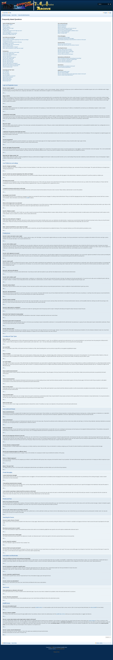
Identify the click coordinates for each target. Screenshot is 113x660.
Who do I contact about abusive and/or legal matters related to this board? (72, 73)
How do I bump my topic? (7, 66)
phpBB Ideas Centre (60, 614)
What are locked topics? (7, 79)
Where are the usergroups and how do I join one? (67, 28)
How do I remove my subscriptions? (64, 61)
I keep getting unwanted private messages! (66, 38)
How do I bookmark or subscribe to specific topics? (67, 59)
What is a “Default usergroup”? (63, 31)
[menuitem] (9, 13)
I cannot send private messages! (64, 37)
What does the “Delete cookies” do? (9, 34)
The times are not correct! (7, 40)
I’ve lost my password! (7, 31)
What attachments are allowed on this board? (66, 66)
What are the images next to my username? (11, 44)
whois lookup (92, 620)
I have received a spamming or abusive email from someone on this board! (72, 39)
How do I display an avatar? (8, 45)
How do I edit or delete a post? (8, 53)
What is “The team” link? (62, 33)
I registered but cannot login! (8, 28)
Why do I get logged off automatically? (10, 33)
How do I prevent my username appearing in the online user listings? (16, 39)
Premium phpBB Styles (60, 648)
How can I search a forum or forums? (65, 49)
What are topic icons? (7, 80)
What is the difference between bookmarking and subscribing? (69, 58)
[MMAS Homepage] (27, 6)
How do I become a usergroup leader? (65, 29)
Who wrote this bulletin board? (63, 71)
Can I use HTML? (6, 72)
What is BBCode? (6, 71)
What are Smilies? (6, 73)
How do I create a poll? (7, 56)
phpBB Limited (39, 607)
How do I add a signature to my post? (10, 54)
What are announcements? (8, 77)
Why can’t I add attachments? (8, 60)
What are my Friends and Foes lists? (64, 43)
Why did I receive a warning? (8, 62)
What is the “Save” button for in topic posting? (11, 64)
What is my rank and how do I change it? (10, 47)
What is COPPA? (6, 25)
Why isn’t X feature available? (63, 72)
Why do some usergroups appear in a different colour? (68, 30)
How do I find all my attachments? (64, 67)
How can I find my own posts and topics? (65, 54)
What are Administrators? (62, 24)
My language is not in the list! (8, 43)
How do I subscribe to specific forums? (65, 60)
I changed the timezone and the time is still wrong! (12, 42)
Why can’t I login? (6, 29)
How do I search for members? (63, 52)
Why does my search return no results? (65, 50)
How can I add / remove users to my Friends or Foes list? (68, 45)
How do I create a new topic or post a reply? (11, 52)
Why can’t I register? (6, 27)
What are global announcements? (9, 75)
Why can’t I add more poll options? (9, 57)
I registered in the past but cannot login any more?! (12, 30)
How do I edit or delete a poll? (8, 58)
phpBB (27, 197)
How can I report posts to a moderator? (10, 63)
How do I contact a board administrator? (65, 75)
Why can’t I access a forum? (8, 59)
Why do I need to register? (8, 24)
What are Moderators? (62, 25)
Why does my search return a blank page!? (66, 51)
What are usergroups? (62, 27)
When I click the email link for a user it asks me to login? (13, 48)
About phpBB (93, 607)
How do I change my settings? (8, 38)
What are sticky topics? (7, 78)
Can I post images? (6, 74)
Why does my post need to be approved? (10, 65)
